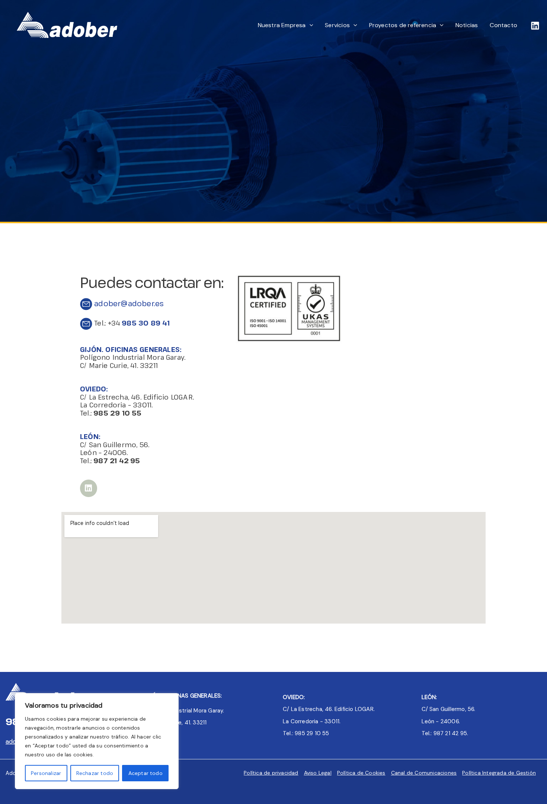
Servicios (337, 25)
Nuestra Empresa (282, 25)
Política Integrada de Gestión (499, 772)
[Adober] (67, 24)
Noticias (466, 25)
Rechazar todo (94, 773)
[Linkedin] (535, 25)
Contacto (503, 25)
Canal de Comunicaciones (424, 772)
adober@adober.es (128, 303)
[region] (97, 741)
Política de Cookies (361, 772)
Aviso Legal (318, 772)
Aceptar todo (145, 773)
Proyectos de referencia (402, 25)
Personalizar (46, 773)
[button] (309, 25)
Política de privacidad (271, 772)
